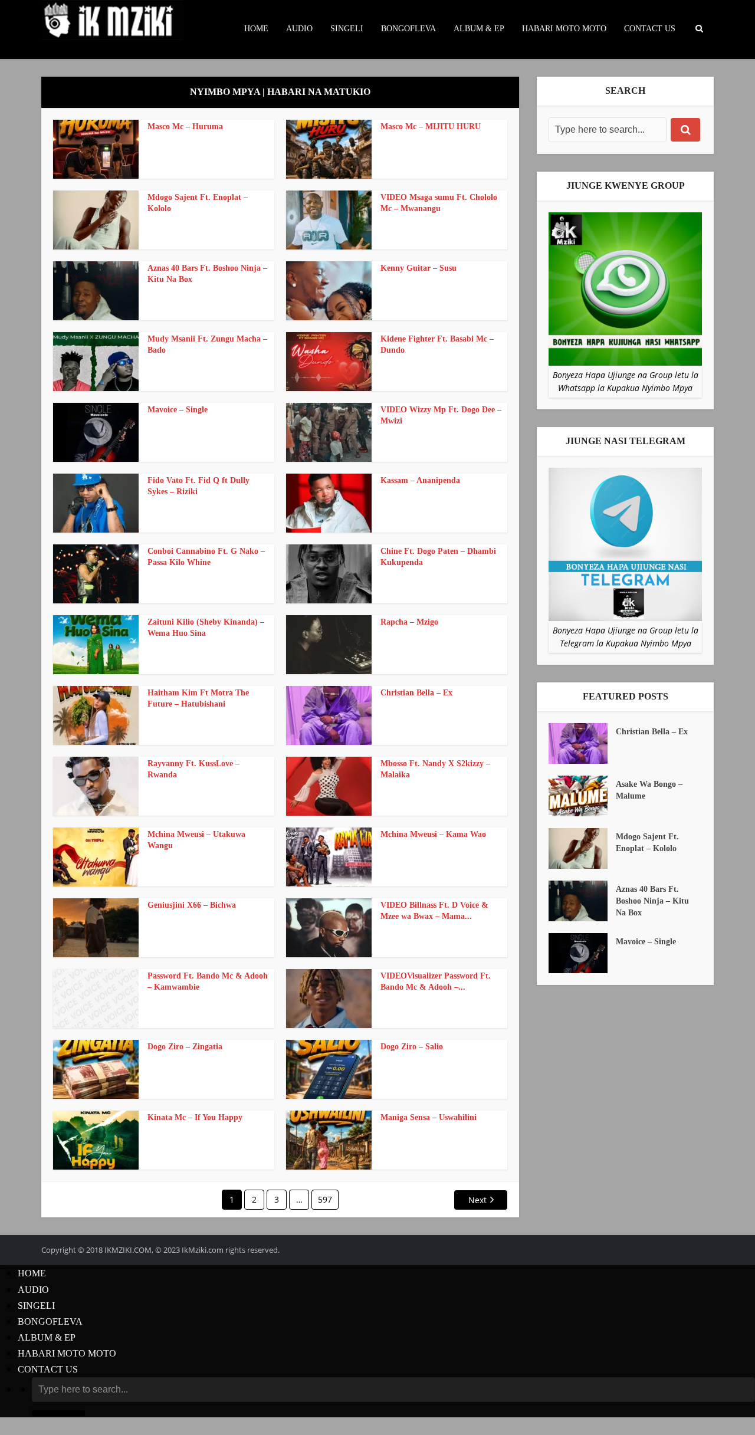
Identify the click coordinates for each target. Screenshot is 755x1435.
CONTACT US (649, 28)
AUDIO (299, 28)
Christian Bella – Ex (416, 692)
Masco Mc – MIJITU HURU (430, 126)
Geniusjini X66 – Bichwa (191, 905)
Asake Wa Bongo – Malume (649, 790)
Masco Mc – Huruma (185, 126)
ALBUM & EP (479, 28)
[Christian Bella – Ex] (582, 743)
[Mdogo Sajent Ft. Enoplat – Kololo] (582, 848)
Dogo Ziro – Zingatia (184, 1046)
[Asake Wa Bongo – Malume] (582, 796)
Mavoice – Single (177, 409)
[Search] (685, 130)
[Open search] (699, 29)
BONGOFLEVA (408, 28)
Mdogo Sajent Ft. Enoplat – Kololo (647, 842)
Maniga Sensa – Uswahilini (428, 1117)
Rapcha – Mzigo (409, 622)
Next (477, 1200)
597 (325, 1199)
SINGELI (346, 28)
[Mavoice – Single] (582, 953)
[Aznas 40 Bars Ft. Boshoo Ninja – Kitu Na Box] (582, 901)
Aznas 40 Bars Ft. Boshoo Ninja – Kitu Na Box (652, 901)
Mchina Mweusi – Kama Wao (433, 834)
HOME (256, 28)
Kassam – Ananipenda (420, 480)
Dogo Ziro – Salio (411, 1046)
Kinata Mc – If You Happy (194, 1117)
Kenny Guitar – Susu (418, 268)
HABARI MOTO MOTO (564, 28)
